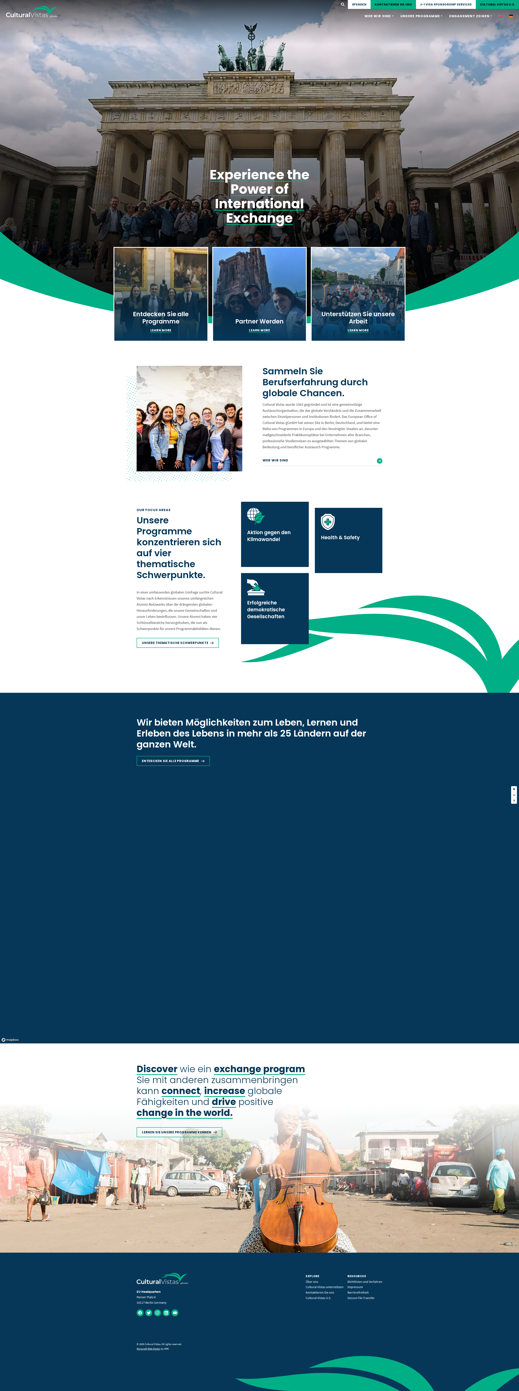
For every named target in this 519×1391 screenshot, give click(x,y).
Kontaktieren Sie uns (393, 4)
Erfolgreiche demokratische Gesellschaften (266, 609)
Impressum (355, 1287)
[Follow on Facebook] (140, 1312)
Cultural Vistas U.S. (497, 4)
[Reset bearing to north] (514, 801)
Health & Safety (340, 537)
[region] (259, 913)
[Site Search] (343, 4)
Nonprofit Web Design (148, 1348)
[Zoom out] (514, 795)
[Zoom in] (514, 789)
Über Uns (312, 1282)
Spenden (359, 4)
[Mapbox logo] (10, 1040)
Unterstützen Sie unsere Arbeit (358, 318)
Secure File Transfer (361, 1298)
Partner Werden (259, 321)
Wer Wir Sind (275, 460)
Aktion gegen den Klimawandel (269, 536)
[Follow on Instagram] (157, 1312)
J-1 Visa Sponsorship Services (446, 4)
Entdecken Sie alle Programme (161, 318)
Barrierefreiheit (358, 1292)
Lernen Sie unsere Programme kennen (176, 1132)
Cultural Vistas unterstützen (324, 1287)
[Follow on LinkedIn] (166, 1312)
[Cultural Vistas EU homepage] (31, 11)
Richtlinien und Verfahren (364, 1282)
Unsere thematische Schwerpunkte (175, 643)
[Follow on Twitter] (148, 1312)
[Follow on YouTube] (175, 1312)
